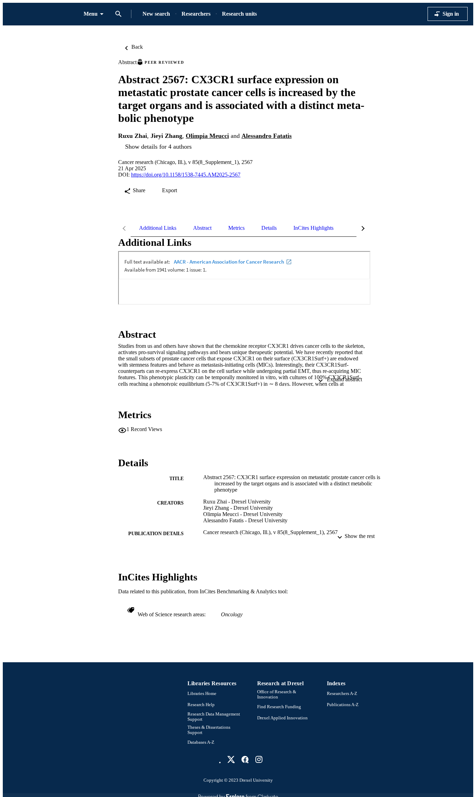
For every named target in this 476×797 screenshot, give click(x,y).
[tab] (158, 228)
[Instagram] (259, 759)
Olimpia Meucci (207, 135)
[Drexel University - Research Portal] (43, 14)
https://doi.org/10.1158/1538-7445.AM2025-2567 (185, 175)
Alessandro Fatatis (266, 135)
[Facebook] (245, 759)
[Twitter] (231, 759)
